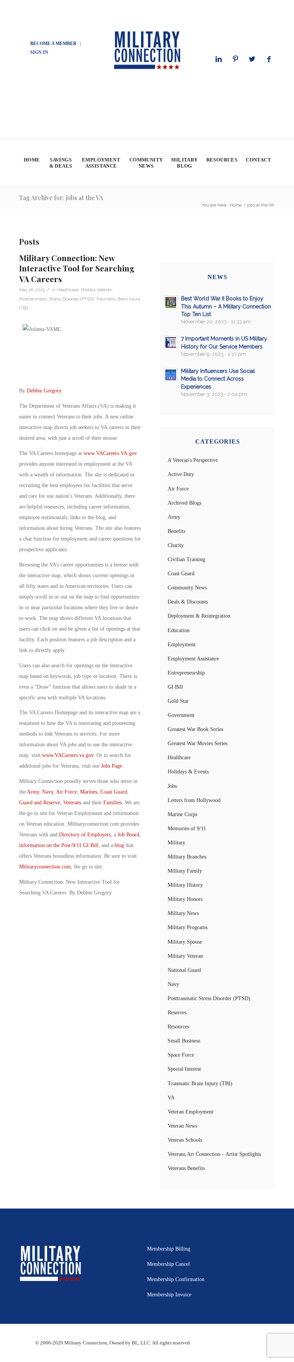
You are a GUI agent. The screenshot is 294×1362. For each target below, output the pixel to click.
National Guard (184, 970)
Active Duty (181, 474)
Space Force (181, 1055)
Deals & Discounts (188, 602)
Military (176, 843)
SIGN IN (39, 52)
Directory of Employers (85, 835)
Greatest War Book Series (195, 729)
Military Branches (187, 857)
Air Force (66, 792)
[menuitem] (31, 162)
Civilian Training (186, 559)
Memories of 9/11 (187, 828)
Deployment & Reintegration (199, 616)
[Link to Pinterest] (235, 59)
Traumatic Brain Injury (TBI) (200, 1083)
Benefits (176, 531)
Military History (185, 885)
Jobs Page (111, 766)
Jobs (172, 786)
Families (112, 802)
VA (171, 1098)
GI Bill (175, 687)
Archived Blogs (184, 503)
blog (119, 845)
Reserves (177, 1012)
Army (33, 792)
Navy (47, 792)
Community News (187, 588)
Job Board (128, 835)
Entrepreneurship (186, 673)
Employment (182, 644)
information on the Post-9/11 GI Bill (58, 845)
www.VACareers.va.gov (67, 755)
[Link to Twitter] (252, 59)
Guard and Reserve (39, 802)
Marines (88, 792)
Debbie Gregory (44, 391)
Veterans (72, 802)
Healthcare (67, 289)
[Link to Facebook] (269, 59)
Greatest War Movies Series (197, 743)
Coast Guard (113, 792)
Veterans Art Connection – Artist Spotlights (214, 1154)
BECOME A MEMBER (53, 43)
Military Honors (185, 899)
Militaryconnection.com (45, 867)
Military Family (185, 871)
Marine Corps (182, 814)
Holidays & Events (188, 772)
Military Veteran (96, 289)
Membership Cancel (168, 1264)
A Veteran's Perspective (193, 460)
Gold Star (178, 701)
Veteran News (182, 1126)
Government (181, 715)
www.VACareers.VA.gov (110, 453)
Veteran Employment (190, 1112)
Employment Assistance (193, 659)
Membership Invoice (169, 1294)
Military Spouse (185, 942)
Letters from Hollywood (194, 800)
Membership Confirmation (175, 1279)
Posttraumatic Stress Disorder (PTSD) (56, 299)
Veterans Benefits (186, 1168)
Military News (183, 913)
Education (178, 630)
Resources (178, 1027)
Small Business (184, 1041)
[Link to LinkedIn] (218, 59)
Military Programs (187, 927)
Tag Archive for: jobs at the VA (61, 198)
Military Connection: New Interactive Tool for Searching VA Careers (76, 268)
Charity (176, 545)
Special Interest (184, 1069)
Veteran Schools (185, 1140)
